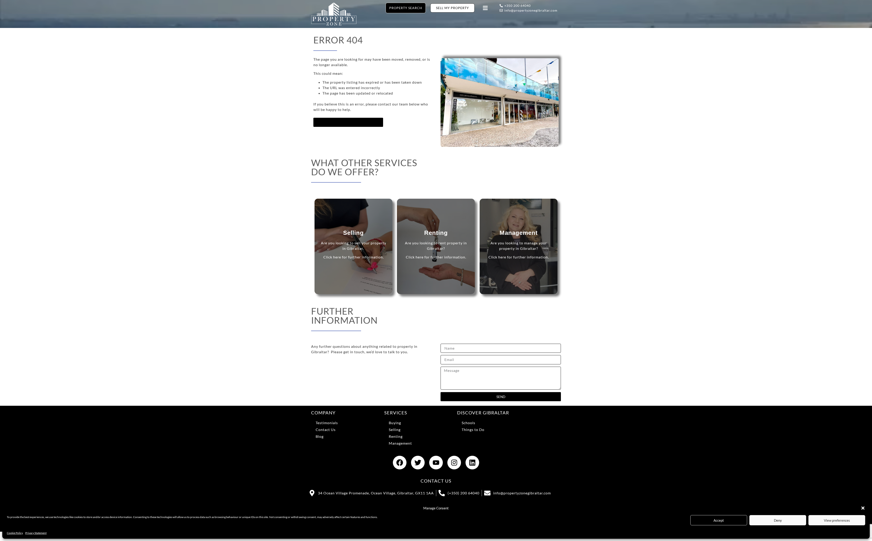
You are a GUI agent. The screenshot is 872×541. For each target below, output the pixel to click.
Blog (320, 436)
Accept (718, 520)
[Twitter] (418, 462)
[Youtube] (436, 462)
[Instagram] (454, 462)
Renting (396, 436)
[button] (863, 508)
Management (400, 443)
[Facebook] (399, 462)
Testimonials (327, 423)
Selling (395, 429)
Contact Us (326, 429)
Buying (395, 423)
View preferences (837, 520)
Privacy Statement (36, 533)
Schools (468, 423)
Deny (778, 520)
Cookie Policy (15, 533)
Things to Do (473, 429)
